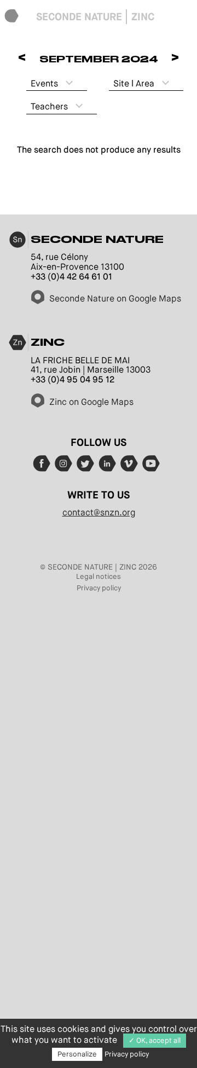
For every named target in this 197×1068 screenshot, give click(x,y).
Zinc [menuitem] (142, 17)
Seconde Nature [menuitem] (79, 17)
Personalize (77, 1054)
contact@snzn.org (98, 512)
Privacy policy (99, 588)
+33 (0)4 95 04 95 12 (72, 379)
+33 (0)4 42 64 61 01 (71, 276)
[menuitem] (11, 17)
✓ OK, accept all (155, 1040)
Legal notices (98, 576)
